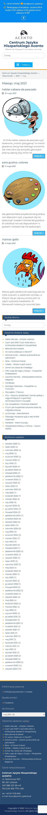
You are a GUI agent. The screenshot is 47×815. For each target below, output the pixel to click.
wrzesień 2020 (11, 665)
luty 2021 (9, 649)
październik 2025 (12, 476)
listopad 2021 (11, 620)
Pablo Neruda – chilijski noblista (19, 339)
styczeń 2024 (11, 545)
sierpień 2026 (11, 443)
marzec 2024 (11, 538)
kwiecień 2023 (11, 571)
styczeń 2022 (11, 613)
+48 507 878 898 (13, 4)
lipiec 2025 (10, 486)
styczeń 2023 (11, 581)
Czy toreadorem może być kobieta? (21, 404)
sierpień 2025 (11, 483)
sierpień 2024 (11, 522)
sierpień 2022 (11, 597)
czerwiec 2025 (11, 489)
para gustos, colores (15, 162)
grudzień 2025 (11, 470)
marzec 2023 (11, 574)
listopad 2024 (11, 512)
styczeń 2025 (11, 505)
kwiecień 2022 (11, 603)
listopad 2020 (11, 659)
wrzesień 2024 (11, 519)
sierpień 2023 (11, 558)
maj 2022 (9, 600)
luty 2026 (9, 463)
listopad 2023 (11, 548)
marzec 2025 (11, 499)
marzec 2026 (11, 460)
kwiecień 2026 (11, 457)
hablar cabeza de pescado (19, 89)
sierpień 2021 (11, 629)
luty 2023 (9, 577)
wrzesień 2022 (11, 594)
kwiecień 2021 (11, 643)
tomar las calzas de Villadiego (18, 367)
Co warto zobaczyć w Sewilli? (18, 352)
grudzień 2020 (11, 656)
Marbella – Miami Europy (16, 422)
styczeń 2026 (11, 466)
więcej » (39, 156)
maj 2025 (9, 492)
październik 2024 (12, 515)
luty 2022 (9, 610)
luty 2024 (9, 541)
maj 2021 (9, 639)
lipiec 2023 (10, 561)
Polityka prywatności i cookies (18, 692)
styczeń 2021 (11, 652)
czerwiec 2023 (11, 564)
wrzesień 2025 (11, 479)
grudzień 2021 (11, 616)
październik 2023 (12, 551)
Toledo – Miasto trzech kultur (18, 364)
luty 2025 (9, 502)
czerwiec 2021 (11, 636)
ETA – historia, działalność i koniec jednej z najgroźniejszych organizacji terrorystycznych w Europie (24, 398)
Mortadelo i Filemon (14, 392)
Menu (26, 64)
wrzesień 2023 (11, 554)
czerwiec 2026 (11, 450)
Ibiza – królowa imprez (15, 361)
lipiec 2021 (9, 633)
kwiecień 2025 (11, 496)
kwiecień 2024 (11, 535)
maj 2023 (9, 567)
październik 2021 (12, 623)
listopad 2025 (11, 473)
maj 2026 (9, 453)
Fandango (9, 383)
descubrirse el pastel (14, 348)
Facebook (9, 703)
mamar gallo (10, 239)
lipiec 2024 (10, 525)
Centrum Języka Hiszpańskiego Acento (23, 44)
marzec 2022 (11, 607)
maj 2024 (9, 532)
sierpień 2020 (11, 669)
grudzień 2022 (11, 584)
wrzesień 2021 (11, 626)
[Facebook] (23, 18)
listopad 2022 (11, 587)
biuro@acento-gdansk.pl (33, 4)
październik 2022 (12, 590)
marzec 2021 (10, 646)
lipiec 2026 (10, 447)
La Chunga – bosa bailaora (17, 413)
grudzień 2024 (11, 509)
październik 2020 (12, 662)
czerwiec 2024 (11, 528)
